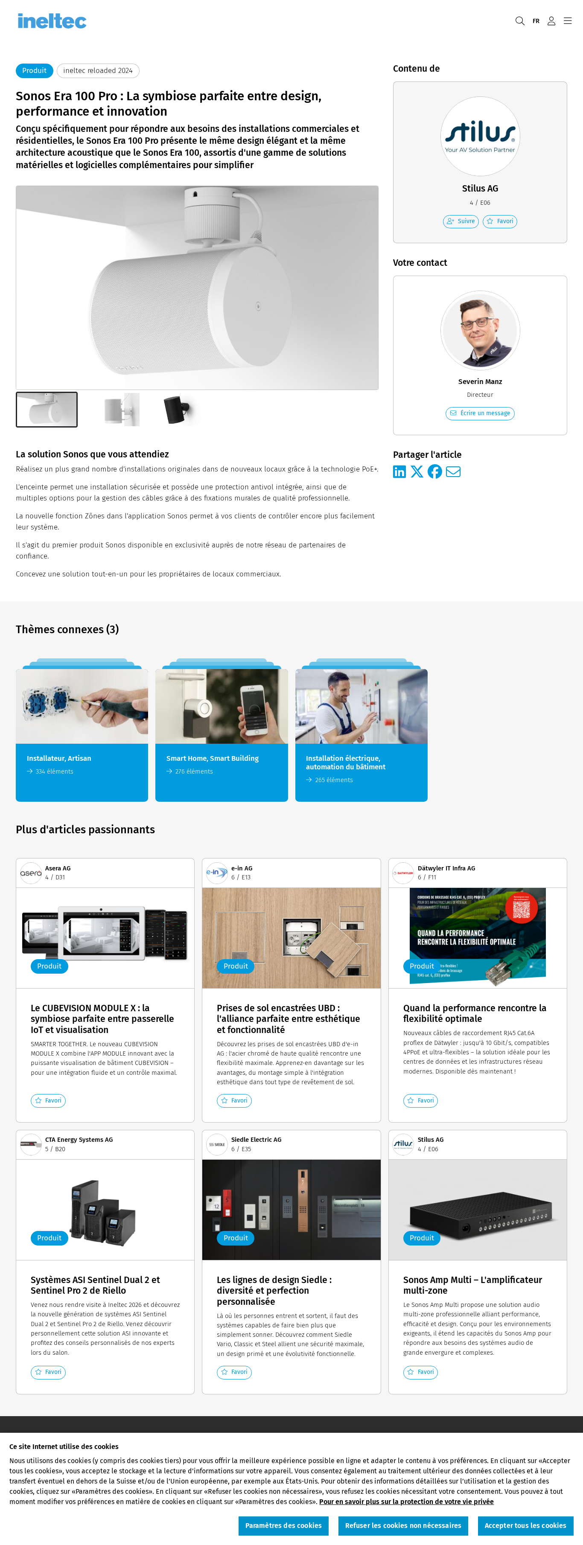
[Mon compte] (551, 21)
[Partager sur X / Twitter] (417, 472)
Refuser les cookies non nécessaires (403, 1526)
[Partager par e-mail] (453, 472)
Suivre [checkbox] (466, 221)
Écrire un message (485, 413)
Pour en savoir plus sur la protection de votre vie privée (406, 1501)
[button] (47, 410)
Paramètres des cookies (283, 1526)
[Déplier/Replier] (568, 21)
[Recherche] (519, 21)
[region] (291, 1489)
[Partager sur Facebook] (435, 472)
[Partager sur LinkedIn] (399, 472)
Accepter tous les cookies (526, 1526)
